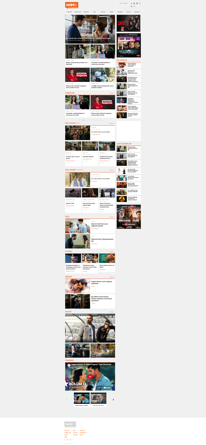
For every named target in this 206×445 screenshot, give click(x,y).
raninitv (72, 111)
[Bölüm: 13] (77, 350)
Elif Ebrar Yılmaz (70, 271)
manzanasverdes (95, 134)
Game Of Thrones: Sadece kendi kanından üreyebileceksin (106, 205)
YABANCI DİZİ (77, 12)
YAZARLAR (136, 12)
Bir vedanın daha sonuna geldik (100, 178)
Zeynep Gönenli (70, 205)
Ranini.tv (71, 5)
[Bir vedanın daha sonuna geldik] (77, 179)
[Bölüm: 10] (103, 350)
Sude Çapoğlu (94, 228)
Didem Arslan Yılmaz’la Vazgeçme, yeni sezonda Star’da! (76, 86)
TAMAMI (111, 93)
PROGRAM (86, 12)
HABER (111, 12)
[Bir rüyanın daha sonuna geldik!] (77, 132)
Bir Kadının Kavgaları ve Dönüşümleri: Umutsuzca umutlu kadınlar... (73, 267)
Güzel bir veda (70, 203)
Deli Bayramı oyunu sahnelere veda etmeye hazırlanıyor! (90, 267)
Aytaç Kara (94, 181)
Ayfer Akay (94, 243)
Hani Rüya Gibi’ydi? (88, 156)
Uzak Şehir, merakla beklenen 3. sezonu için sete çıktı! (100, 63)
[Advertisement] (129, 131)
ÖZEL (94, 12)
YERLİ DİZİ (69, 12)
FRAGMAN (120, 12)
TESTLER (128, 12)
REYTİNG (103, 12)
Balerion (102, 209)
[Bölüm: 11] (90, 328)
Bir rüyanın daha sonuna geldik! (100, 132)
